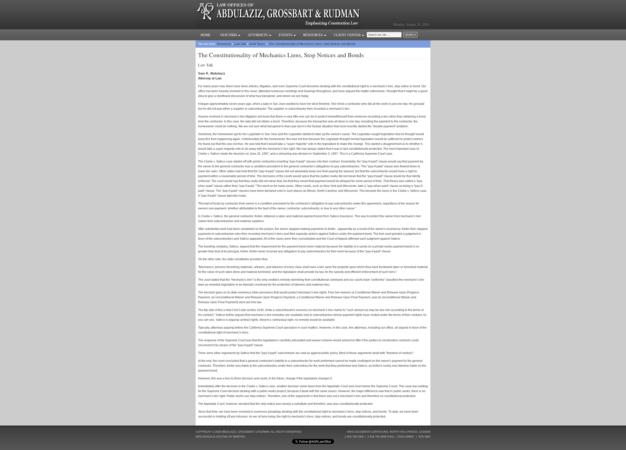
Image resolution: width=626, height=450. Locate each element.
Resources (313, 34)
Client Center (348, 34)
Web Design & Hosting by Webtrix (220, 436)
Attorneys (258, 34)
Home (206, 34)
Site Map (424, 436)
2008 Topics (257, 44)
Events (286, 34)
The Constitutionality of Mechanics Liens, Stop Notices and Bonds (312, 44)
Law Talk (240, 44)
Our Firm (229, 34)
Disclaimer (406, 436)
